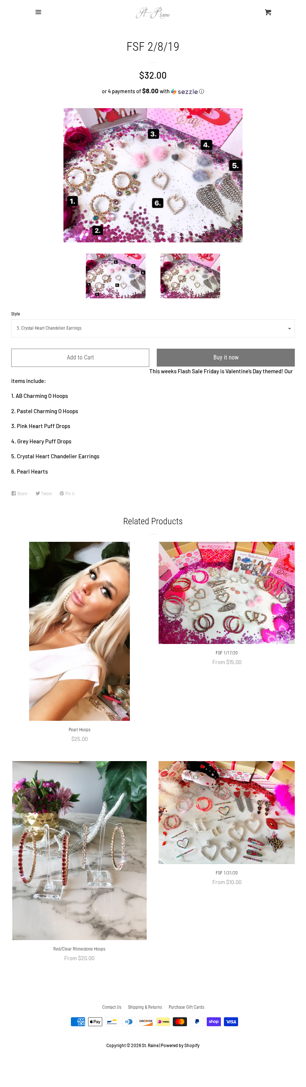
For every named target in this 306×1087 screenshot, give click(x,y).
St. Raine (150, 1045)
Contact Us (111, 1007)
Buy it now (225, 357)
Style (15, 314)
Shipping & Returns (145, 1007)
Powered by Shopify (180, 1045)
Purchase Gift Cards (186, 1007)
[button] (153, 91)
